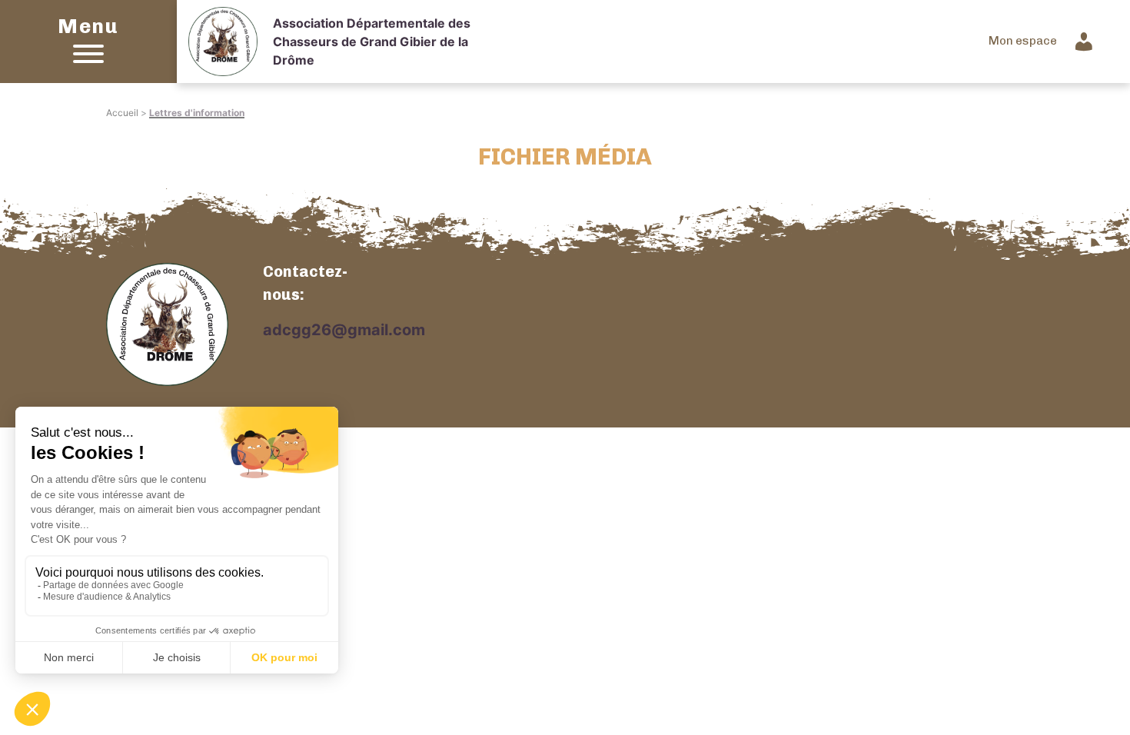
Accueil (122, 112)
